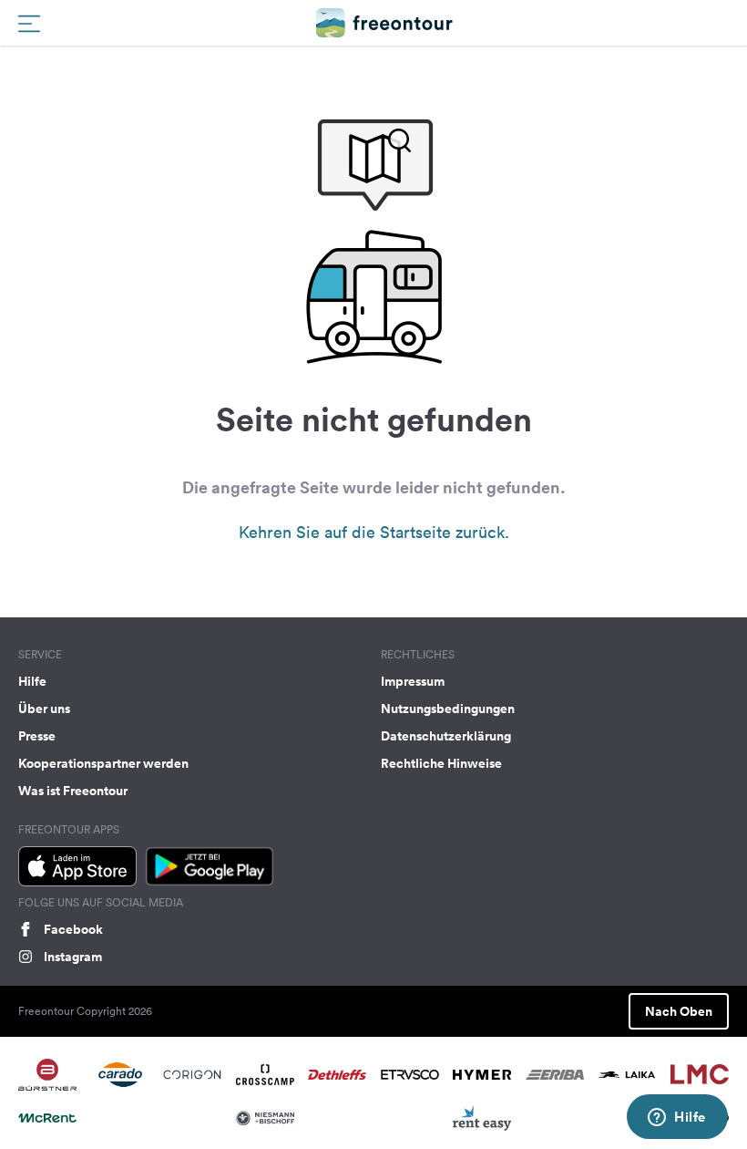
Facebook (73, 929)
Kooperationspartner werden (103, 763)
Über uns (44, 708)
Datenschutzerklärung (446, 736)
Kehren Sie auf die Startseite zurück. (374, 532)
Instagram (73, 956)
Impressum (413, 681)
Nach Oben (678, 1011)
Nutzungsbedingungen (448, 708)
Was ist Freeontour (73, 791)
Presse (37, 736)
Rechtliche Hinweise (441, 763)
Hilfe (32, 681)
